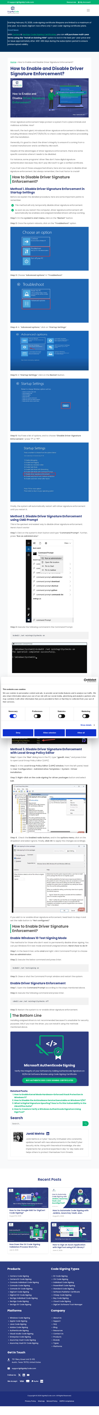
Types (56, 1343)
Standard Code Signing (63, 1288)
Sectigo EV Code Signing (20, 1304)
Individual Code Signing (63, 1282)
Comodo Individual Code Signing (24, 1282)
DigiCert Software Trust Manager (67, 1304)
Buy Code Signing (61, 1298)
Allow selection (49, 733)
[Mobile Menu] (88, 10)
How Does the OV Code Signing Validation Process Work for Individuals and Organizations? (24, 1245)
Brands (56, 1340)
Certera (16, 34)
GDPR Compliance (66, 1401)
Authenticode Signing (19, 1330)
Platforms (57, 1346)
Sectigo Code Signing (19, 1301)
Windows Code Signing (20, 1318)
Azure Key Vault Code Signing (23, 1340)
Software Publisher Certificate (66, 1292)
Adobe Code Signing (19, 1327)
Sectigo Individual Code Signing (24, 1298)
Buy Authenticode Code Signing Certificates (49, 1080)
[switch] (37, 716)
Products (57, 1337)
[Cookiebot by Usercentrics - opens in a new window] (85, 680)
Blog (55, 1327)
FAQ (55, 1324)
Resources (71, 2)
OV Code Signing (60, 1279)
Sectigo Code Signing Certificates (39, 34)
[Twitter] (19, 1375)
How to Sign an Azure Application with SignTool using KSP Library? (69, 1246)
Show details (86, 725)
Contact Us (58, 1333)
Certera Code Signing (19, 1276)
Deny (18, 733)
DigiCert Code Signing (19, 1292)
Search (16, 1118)
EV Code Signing (60, 1276)
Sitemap (41, 1401)
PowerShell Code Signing (64, 1285)
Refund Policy (52, 1401)
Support (56, 1321)
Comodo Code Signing (20, 1285)
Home (13, 62)
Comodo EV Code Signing (21, 1288)
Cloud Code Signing (62, 1301)
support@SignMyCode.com (22, 2)
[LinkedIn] (47, 1134)
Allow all (81, 733)
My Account (85, 2)
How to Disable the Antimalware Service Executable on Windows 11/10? (50, 1100)
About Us (57, 1318)
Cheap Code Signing (62, 1295)
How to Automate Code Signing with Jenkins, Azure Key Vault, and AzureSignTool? (70, 1211)
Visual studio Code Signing (21, 1333)
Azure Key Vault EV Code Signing (24, 1343)
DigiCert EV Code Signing (21, 1295)
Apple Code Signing (18, 1321)
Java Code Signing (18, 1324)
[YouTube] (28, 1375)
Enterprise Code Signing (20, 1337)
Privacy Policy (30, 1401)
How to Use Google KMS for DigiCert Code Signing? (27, 1211)
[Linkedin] (24, 1375)
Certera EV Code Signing (20, 1279)
